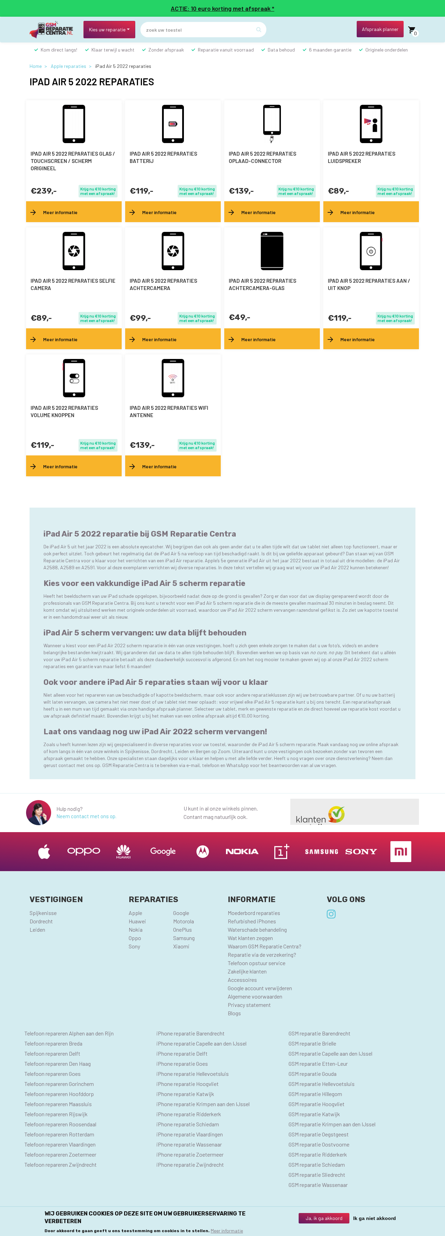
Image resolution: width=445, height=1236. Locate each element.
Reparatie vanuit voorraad (226, 50)
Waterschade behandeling (257, 929)
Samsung (184, 937)
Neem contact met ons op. (86, 816)
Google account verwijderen (260, 988)
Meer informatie (227, 1231)
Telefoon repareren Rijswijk (56, 1114)
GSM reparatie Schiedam (317, 1164)
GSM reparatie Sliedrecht (317, 1174)
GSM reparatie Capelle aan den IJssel (330, 1053)
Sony (134, 946)
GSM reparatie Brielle (312, 1043)
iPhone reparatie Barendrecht (190, 1033)
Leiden (37, 929)
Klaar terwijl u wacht (113, 50)
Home (36, 66)
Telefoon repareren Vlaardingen (60, 1144)
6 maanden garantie (330, 50)
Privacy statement (249, 1004)
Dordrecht (41, 921)
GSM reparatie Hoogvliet (317, 1104)
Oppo (135, 937)
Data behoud (281, 50)
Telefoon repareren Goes (52, 1073)
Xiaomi (181, 946)
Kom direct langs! (59, 50)
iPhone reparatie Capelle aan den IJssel (201, 1043)
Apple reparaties (68, 66)
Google (181, 912)
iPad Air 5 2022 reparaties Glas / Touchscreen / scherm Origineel (73, 160)
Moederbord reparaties (254, 912)
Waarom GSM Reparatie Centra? (264, 946)
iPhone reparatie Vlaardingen (189, 1134)
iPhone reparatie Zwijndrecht (190, 1164)
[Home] (54, 30)
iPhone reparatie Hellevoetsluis (192, 1073)
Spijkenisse (43, 912)
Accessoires (242, 979)
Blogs (234, 1013)
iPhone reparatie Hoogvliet (187, 1083)
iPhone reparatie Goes (182, 1063)
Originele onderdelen (386, 50)
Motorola (183, 921)
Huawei (137, 921)
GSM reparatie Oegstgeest (319, 1134)
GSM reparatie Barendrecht (319, 1033)
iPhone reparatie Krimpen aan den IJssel (203, 1104)
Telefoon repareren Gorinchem (59, 1083)
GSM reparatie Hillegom (315, 1093)
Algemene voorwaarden (255, 996)
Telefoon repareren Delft (52, 1053)
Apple (135, 912)
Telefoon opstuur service (256, 963)
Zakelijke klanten (247, 971)
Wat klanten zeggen (250, 937)
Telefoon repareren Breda (53, 1043)
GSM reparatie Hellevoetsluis (322, 1083)
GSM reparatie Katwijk (314, 1114)
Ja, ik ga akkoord (324, 1218)
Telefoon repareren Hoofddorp (59, 1093)
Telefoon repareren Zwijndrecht (60, 1164)
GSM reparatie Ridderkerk (318, 1154)
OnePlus (182, 929)
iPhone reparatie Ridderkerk (188, 1114)
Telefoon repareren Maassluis (58, 1104)
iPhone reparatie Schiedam (187, 1124)
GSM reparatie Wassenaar (318, 1184)
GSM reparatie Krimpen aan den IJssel (332, 1124)
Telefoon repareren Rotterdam (59, 1134)
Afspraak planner (380, 29)
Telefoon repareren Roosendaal (60, 1124)
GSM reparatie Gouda (313, 1073)
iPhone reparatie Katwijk (185, 1093)
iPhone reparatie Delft (182, 1053)
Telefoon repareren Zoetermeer (60, 1154)
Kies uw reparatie (107, 29)
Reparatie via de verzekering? (262, 954)
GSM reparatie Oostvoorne (319, 1144)
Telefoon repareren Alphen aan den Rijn (69, 1033)
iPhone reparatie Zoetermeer (190, 1154)
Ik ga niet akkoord (374, 1218)
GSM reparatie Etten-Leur (318, 1063)
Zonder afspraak (166, 50)
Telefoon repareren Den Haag (57, 1063)
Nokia (136, 929)
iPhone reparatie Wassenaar (189, 1144)
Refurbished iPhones (252, 921)
